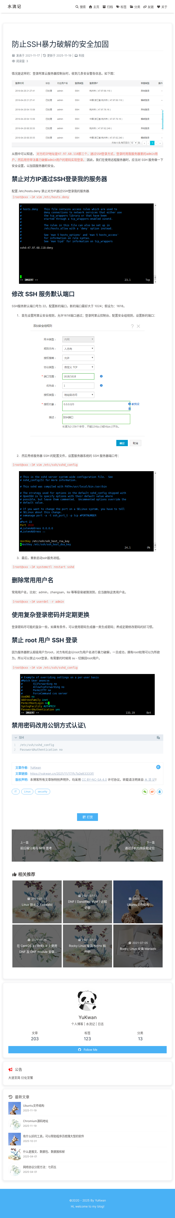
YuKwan (35, 767)
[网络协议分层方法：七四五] (14, 1169)
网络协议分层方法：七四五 (39, 1167)
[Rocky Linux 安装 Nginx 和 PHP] (87, 966)
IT (16, 791)
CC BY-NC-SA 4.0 (94, 779)
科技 (81, 55)
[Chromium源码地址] (14, 1123)
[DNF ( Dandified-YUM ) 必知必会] (87, 922)
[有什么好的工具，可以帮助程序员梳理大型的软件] (14, 1139)
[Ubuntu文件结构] (138, 922)
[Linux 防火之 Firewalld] (37, 922)
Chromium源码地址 (35, 1121)
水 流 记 (14, 6)
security (42, 791)
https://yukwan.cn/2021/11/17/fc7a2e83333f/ (62, 773)
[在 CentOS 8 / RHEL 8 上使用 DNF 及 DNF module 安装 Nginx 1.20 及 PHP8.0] (37, 966)
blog (100, 1206)
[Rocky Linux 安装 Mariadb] (138, 966)
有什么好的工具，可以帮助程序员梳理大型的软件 (53, 1136)
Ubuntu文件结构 (33, 1105)
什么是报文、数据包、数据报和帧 (44, 1151)
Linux (27, 791)
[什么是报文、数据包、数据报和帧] (14, 1154)
